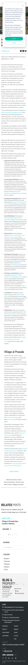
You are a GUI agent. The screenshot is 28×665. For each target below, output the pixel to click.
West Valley (8, 484)
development (5, 632)
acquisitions (5, 635)
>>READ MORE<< (14, 471)
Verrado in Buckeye (12, 417)
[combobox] (13, 547)
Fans (15, 639)
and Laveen (11, 419)
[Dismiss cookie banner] (22, 6)
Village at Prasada (18, 484)
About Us (4, 629)
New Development (10, 482)
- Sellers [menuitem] (6, 567)
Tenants (16, 626)
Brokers (16, 629)
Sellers (16, 635)
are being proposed (17, 264)
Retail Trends (20, 482)
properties (5, 626)
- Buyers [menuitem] (6, 559)
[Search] (22, 547)
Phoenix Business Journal (14, 479)
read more (6, 529)
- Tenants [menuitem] (6, 561)
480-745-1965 (8, 651)
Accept (14, 38)
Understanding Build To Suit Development (13, 607)
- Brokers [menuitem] (6, 564)
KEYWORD (6, 542)
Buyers (16, 632)
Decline (14, 42)
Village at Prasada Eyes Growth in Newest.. (10, 522)
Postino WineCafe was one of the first (15, 339)
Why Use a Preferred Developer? (11, 617)
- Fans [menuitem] (5, 570)
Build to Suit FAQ (8, 615)
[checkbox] (20, 592)
